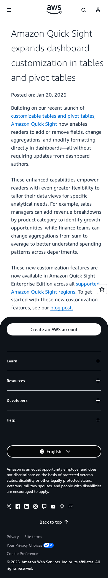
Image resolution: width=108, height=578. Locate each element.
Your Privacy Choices (24, 545)
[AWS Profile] (98, 10)
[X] (9, 507)
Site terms (33, 536)
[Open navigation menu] (8, 10)
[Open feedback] (102, 289)
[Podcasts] (62, 507)
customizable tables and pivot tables (52, 116)
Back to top (51, 522)
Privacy (13, 536)
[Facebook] (18, 507)
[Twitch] (44, 507)
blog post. (61, 307)
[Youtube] (53, 507)
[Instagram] (35, 507)
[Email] (71, 507)
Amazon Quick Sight (34, 124)
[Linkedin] (26, 507)
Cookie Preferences (23, 553)
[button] (54, 329)
